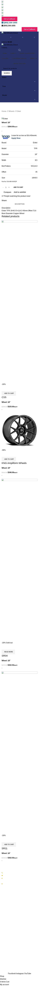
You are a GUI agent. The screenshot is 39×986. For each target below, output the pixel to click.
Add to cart (18, 187)
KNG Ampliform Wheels (14, 463)
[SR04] (19, 560)
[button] (9, 393)
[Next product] (29, 111)
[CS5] (19, 301)
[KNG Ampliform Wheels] (19, 431)
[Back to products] (27, 111)
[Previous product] (24, 111)
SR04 (5, 655)
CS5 (4, 397)
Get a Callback (9, 19)
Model (4, 95)
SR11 (4, 848)
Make (4, 77)
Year (4, 86)
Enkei (18, 111)
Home (4, 111)
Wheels (11, 111)
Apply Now (15, 138)
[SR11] (19, 753)
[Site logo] (10, 33)
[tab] (19, 204)
